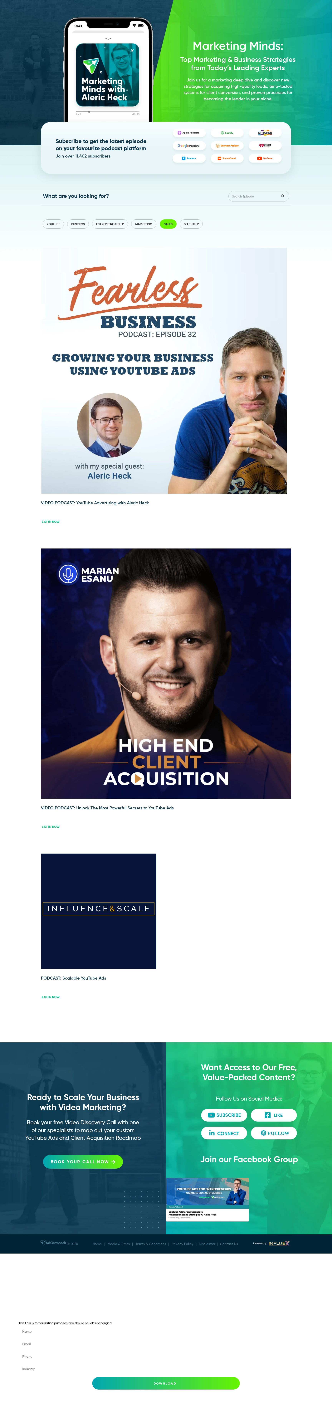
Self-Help (191, 224)
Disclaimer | (209, 1244)
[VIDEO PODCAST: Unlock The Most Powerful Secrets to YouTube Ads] (166, 797)
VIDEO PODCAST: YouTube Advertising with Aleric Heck (95, 502)
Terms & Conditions (150, 1244)
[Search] (283, 196)
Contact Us (229, 1244)
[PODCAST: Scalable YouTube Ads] (98, 968)
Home (97, 1244)
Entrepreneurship (110, 224)
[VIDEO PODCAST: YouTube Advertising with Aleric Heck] (164, 493)
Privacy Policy (182, 1244)
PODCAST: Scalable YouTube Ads (73, 978)
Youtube (53, 224)
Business (78, 224)
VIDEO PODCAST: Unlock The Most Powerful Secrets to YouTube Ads (107, 808)
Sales (168, 224)
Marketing (143, 224)
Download (165, 1383)
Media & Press (118, 1244)
